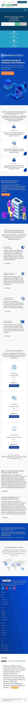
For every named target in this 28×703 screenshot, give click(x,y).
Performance (4, 619)
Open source (4, 602)
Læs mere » (15, 687)
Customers (3, 630)
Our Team (3, 635)
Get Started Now (7, 73)
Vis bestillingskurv (22, 2)
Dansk (4, 2)
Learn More (7, 263)
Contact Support (5, 645)
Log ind (9, 2)
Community (3, 632)
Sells (2, 643)
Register (13, 2)
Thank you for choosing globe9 (16, 661)
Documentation (4, 604)
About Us (3, 625)
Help (2, 595)
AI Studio (3, 615)
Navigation (3, 612)
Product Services (5, 650)
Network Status (4, 648)
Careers (3, 628)
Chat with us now (17, 456)
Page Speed (4, 617)
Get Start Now (5, 194)
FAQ (2, 641)
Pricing (2, 610)
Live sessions (4, 599)
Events (2, 597)
